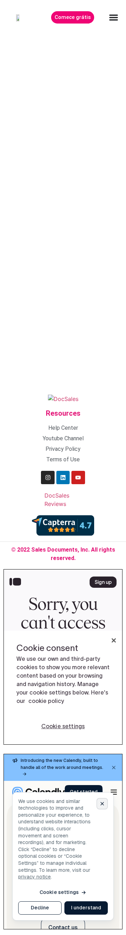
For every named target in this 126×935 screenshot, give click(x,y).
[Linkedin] (63, 477)
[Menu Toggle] (113, 17)
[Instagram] (47, 477)
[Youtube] (78, 477)
